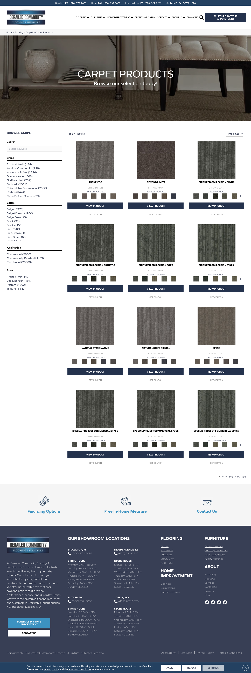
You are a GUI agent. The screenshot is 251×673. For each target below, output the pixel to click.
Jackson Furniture (215, 554)
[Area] (156, 160)
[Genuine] (94, 195)
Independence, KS (126, 549)
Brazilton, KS (77, 549)
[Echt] (84, 195)
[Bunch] (145, 278)
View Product (95, 206)
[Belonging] (95, 326)
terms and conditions (79, 669)
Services (162, 17)
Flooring (80, 17)
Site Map (186, 652)
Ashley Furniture (213, 546)
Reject (191, 667)
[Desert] (145, 195)
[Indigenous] (94, 361)
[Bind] (156, 243)
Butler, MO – (105, 3)
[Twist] (173, 278)
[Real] (113, 195)
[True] (235, 361)
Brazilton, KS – (70, 3)
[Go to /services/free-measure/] (126, 505)
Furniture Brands (214, 558)
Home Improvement (118, 17)
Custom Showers (170, 591)
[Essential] (84, 361)
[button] (88, 17)
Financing (192, 17)
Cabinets (166, 583)
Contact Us (211, 586)
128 (237, 477)
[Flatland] (173, 195)
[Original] (113, 361)
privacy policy (51, 669)
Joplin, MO (121, 597)
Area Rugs (166, 562)
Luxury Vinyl (167, 558)
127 (231, 477)
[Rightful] (226, 361)
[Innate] (103, 361)
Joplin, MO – (181, 3)
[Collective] (215, 195)
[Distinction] (234, 195)
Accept (171, 667)
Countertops (168, 587)
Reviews (209, 590)
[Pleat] (164, 278)
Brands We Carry (145, 17)
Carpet (29, 32)
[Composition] (224, 195)
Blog (207, 595)
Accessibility (168, 652)
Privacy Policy (205, 652)
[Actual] (95, 160)
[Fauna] (164, 195)
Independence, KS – (143, 3)
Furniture (96, 17)
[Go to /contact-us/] (207, 505)
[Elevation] (154, 195)
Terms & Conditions (230, 652)
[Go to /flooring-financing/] (44, 505)
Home (9, 32)
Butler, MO (75, 597)
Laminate (166, 554)
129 (243, 477)
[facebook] (207, 602)
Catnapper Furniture (216, 550)
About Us (177, 17)
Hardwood (167, 550)
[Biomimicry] (216, 160)
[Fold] (154, 278)
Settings (213, 667)
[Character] (205, 195)
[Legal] (103, 195)
